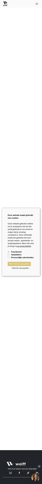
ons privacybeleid (23, 246)
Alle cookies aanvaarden (19, 264)
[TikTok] (28, 473)
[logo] (5, 3)
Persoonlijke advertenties (22, 258)
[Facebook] (19, 473)
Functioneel (16, 252)
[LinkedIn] (37, 473)
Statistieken (16, 255)
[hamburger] (36, 3)
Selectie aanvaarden (20, 268)
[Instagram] (10, 473)
